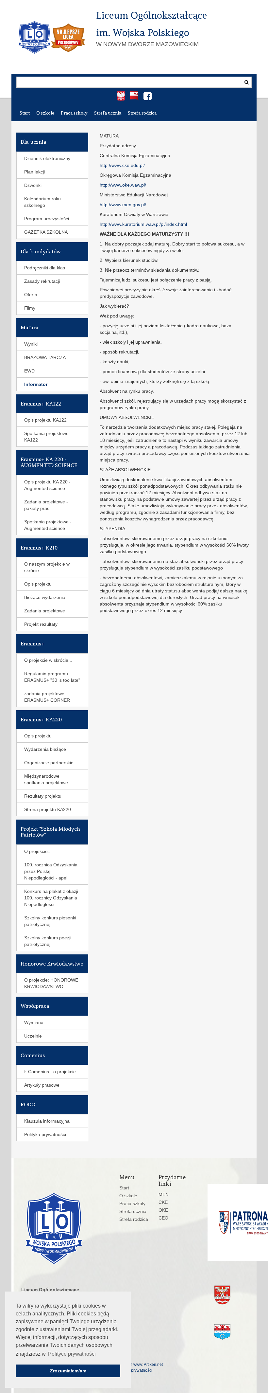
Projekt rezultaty (41, 624)
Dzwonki (33, 185)
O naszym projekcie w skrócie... (47, 567)
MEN (164, 1194)
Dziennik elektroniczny (47, 158)
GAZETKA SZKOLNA (46, 232)
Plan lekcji (34, 171)
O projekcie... (38, 851)
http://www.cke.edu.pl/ (122, 165)
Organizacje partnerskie (49, 762)
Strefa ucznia (107, 113)
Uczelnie (33, 1036)
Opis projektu (38, 584)
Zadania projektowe (44, 610)
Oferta (30, 294)
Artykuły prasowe (41, 1085)
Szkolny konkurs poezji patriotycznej (47, 941)
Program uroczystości (46, 218)
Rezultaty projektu (42, 796)
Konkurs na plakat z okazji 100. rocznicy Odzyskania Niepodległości (51, 898)
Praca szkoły (74, 113)
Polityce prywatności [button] (72, 1354)
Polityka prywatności (45, 1134)
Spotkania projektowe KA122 (46, 437)
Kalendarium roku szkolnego (42, 202)
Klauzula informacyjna (47, 1121)
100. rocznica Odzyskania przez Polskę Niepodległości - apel (50, 871)
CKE (163, 1202)
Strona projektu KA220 (47, 809)
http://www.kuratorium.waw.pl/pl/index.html (143, 224)
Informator (35, 384)
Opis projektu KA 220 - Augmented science (47, 485)
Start (25, 113)
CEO (163, 1218)
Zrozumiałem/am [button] (68, 1370)
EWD (29, 370)
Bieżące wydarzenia (44, 597)
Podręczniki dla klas (44, 267)
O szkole (45, 113)
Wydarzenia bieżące (45, 749)
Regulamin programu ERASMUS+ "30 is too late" (52, 677)
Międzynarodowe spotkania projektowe (46, 779)
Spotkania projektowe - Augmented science (48, 525)
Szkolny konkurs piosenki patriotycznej (50, 921)
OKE (163, 1210)
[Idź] (247, 82)
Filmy (29, 308)
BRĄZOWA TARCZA (45, 357)
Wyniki (31, 344)
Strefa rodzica (142, 113)
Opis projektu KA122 (45, 420)
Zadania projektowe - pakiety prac (46, 505)
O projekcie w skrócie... (48, 660)
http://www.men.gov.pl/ (123, 204)
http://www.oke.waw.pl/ (123, 185)
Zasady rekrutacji (42, 281)
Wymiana (33, 1022)
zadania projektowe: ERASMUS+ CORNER (47, 697)
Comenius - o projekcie (52, 1071)
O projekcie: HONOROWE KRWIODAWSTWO (51, 983)
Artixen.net (153, 1364)
